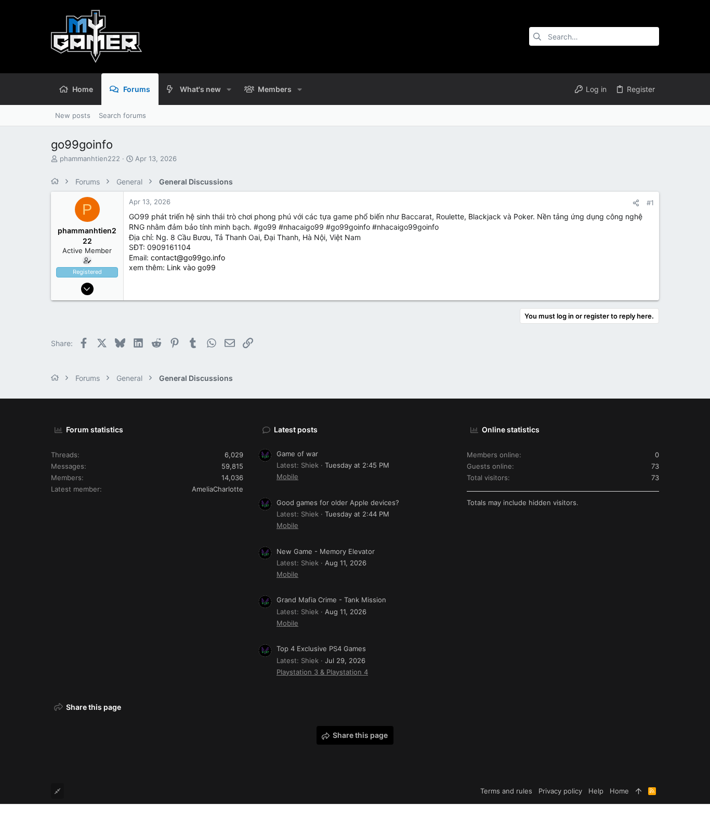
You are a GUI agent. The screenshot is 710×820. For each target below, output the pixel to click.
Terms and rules (506, 791)
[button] (229, 89)
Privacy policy (560, 791)
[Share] (636, 203)
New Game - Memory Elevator (326, 551)
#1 (650, 203)
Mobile (287, 476)
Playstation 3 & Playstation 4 (322, 672)
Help (595, 791)
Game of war (297, 453)
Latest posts (296, 429)
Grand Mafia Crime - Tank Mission (331, 600)
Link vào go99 (191, 267)
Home (619, 791)
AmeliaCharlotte (217, 489)
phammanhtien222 (90, 158)
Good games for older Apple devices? (338, 502)
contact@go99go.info (188, 257)
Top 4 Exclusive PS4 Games (321, 648)
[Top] (638, 791)
